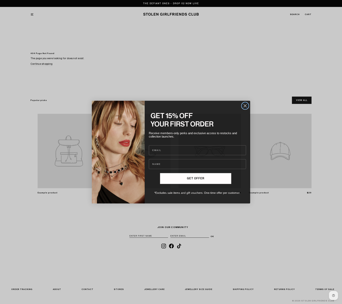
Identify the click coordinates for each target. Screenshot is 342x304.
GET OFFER (195, 178)
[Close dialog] (245, 105)
